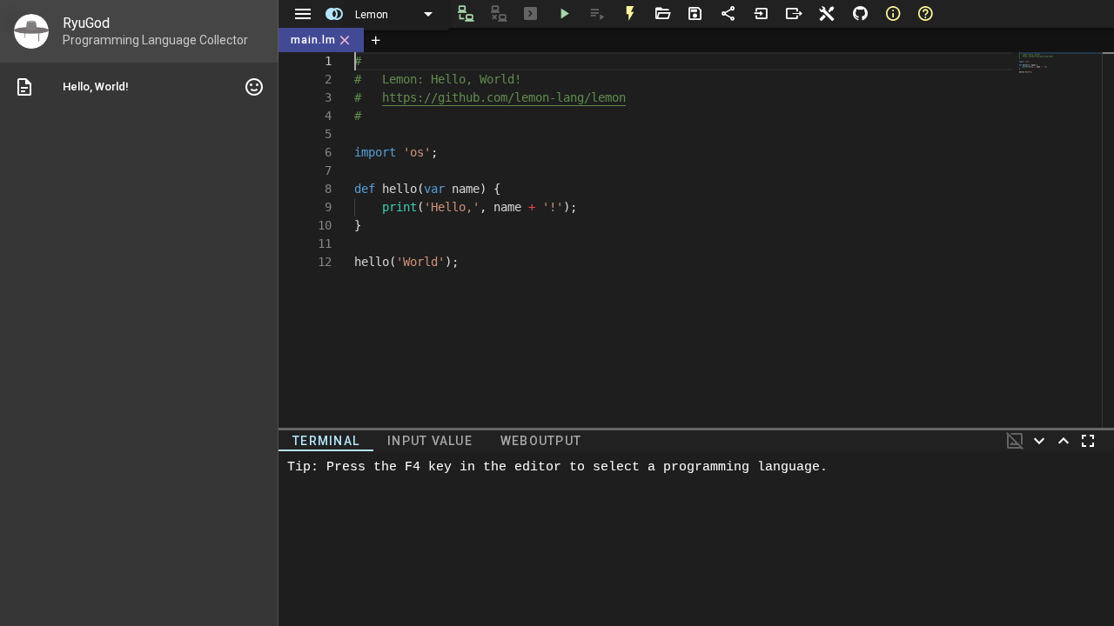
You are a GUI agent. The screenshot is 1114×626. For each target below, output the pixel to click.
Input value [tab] (430, 441)
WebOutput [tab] (540, 441)
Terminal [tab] (325, 441)
